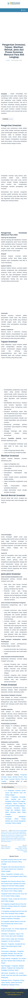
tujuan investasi (7, 841)
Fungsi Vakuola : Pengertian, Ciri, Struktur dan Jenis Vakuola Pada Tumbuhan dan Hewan (13, 961)
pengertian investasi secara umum (8, 839)
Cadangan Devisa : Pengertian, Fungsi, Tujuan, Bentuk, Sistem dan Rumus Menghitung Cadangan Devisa (13, 982)
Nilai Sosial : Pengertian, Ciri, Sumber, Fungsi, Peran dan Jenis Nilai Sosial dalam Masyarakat (14, 975)
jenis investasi (4, 833)
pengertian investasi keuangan (11, 836)
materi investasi (22, 833)
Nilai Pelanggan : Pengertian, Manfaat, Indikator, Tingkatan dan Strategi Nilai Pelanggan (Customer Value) (12, 968)
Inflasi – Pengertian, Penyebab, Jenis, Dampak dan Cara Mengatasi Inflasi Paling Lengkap (15, 799)
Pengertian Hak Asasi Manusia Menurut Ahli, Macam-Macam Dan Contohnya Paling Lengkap (13, 869)
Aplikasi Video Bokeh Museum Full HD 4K (5, 847)
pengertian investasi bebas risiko (8, 835)
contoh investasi (15, 830)
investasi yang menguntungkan (19, 832)
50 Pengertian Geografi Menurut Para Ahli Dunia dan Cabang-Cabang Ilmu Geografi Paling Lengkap (13, 906)
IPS (6, 830)
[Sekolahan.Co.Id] (14, 3)
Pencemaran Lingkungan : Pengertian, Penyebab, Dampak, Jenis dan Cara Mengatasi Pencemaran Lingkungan (12, 953)
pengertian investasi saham (19, 838)
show (11, 119)
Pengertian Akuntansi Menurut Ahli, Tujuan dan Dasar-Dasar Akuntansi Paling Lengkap (13, 862)
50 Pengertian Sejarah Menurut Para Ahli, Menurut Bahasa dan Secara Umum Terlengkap (13, 924)
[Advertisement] (14, 28)
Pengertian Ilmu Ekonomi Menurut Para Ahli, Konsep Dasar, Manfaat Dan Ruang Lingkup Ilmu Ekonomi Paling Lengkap (13, 884)
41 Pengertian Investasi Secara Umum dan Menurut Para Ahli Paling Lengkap (15, 793)
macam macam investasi (13, 833)
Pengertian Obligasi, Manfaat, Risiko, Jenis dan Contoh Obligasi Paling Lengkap (21, 848)
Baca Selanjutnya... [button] (9, 787)
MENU (24, 10)
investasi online (8, 832)
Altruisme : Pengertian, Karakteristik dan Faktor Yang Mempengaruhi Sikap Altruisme (13, 946)
